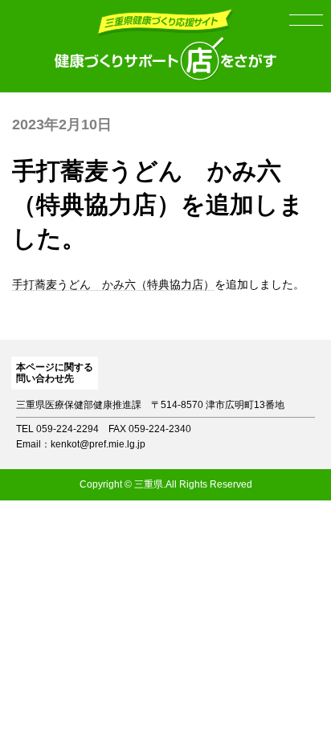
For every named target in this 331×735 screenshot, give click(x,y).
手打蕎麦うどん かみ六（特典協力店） (113, 284)
